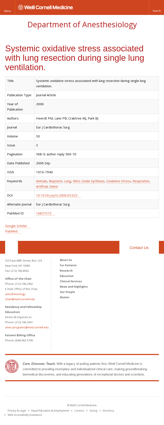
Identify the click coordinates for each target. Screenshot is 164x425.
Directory (108, 410)
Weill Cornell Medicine (82, 389)
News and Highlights (74, 286)
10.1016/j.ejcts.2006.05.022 (57, 195)
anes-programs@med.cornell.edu (27, 327)
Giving (93, 410)
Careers (79, 410)
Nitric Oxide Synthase (88, 181)
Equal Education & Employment (50, 410)
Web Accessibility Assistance (25, 415)
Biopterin (55, 181)
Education (66, 276)
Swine (53, 186)
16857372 (43, 213)
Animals (41, 181)
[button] (156, 7)
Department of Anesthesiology (82, 24)
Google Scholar (16, 226)
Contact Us (139, 248)
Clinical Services (71, 281)
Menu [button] (7, 11)
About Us (66, 260)
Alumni (64, 297)
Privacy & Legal (17, 410)
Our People (67, 292)
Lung (67, 181)
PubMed (11, 231)
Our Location (11, 247)
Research (66, 270)
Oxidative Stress (118, 181)
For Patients (68, 265)
